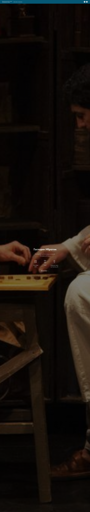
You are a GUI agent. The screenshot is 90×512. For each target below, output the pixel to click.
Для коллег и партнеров (18, 1)
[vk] (84, 2)
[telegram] (87, 2)
